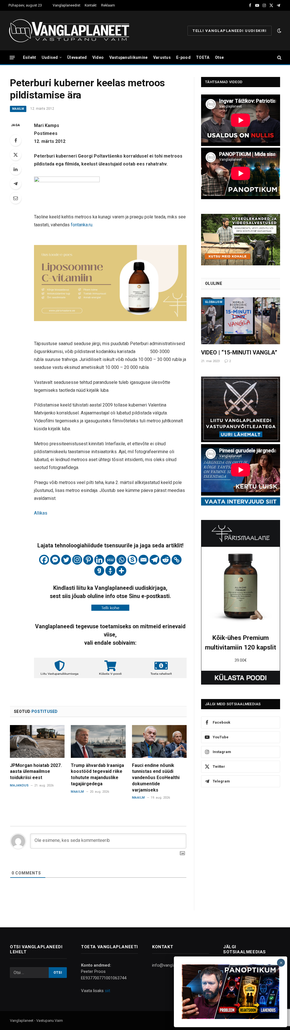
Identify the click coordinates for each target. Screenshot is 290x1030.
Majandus (19, 785)
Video (98, 57)
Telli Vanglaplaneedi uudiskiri (229, 31)
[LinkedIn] (15, 169)
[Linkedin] (99, 560)
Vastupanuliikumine (128, 57)
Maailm (18, 108)
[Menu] (12, 57)
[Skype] (132, 560)
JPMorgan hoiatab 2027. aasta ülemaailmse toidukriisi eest (36, 771)
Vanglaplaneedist (66, 5)
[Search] (279, 57)
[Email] (15, 198)
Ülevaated (77, 57)
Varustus (162, 57)
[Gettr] (110, 571)
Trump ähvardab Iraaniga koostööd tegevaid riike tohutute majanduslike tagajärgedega (97, 774)
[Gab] (99, 571)
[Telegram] (15, 183)
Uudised (50, 57)
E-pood (183, 57)
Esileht (29, 57)
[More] (121, 571)
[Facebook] (15, 140)
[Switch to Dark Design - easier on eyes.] (279, 30)
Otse (219, 57)
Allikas (40, 513)
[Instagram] (77, 560)
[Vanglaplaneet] (71, 30)
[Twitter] (15, 154)
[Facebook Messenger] (55, 560)
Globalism (213, 302)
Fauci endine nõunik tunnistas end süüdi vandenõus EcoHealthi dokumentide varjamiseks (156, 778)
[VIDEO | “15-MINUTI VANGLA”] (240, 320)
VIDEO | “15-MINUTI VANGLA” (239, 352)
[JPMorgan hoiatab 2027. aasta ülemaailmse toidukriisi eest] (37, 741)
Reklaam (108, 5)
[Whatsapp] (121, 560)
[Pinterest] (88, 560)
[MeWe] (110, 560)
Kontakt (91, 5)
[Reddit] (165, 560)
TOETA (202, 57)
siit (107, 990)
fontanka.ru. (82, 224)
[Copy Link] (177, 560)
